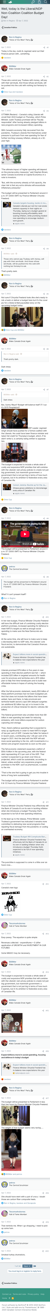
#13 (47, 934)
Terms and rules (19, 1294)
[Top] (9, 1298)
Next (26, 1266)
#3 (48, 111)
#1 (48, 47)
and (13, 92)
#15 (47, 1010)
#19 (47, 1222)
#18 (47, 1193)
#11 (47, 802)
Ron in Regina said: (11, 354)
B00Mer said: (9, 254)
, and (20, 1203)
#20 (47, 1251)
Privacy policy (33, 1294)
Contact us (6, 1294)
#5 (48, 294)
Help (42, 1294)
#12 (47, 884)
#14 (47, 972)
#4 (48, 249)
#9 (48, 577)
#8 (48, 518)
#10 (47, 617)
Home (4, 1298)
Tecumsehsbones (17, 923)
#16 (47, 1051)
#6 (48, 349)
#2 (48, 76)
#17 (47, 1098)
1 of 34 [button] (18, 1266)
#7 (48, 390)
